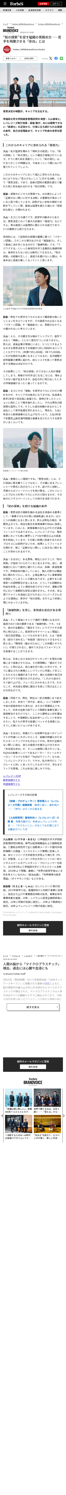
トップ (5, 24)
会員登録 (43, 3)
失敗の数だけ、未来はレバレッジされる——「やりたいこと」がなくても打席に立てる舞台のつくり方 (33, 823)
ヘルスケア (28, 956)
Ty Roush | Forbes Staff (14, 973)
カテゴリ (49, 10)
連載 (60, 10)
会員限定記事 (34, 10)
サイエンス (16, 956)
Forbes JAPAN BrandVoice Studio (29, 49)
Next (63, 1115)
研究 (47, 983)
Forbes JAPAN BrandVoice (23, 24)
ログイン (56, 3)
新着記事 (7, 10)
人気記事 (20, 10)
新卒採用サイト (11, 780)
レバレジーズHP (12, 776)
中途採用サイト (11, 784)
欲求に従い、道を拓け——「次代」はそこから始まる (33, 805)
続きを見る (33, 1007)
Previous (2, 1115)
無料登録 (33, 930)
